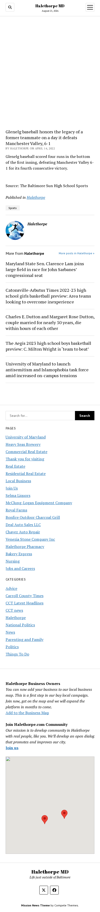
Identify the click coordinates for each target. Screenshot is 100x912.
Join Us (12, 488)
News (10, 632)
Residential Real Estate (26, 473)
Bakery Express (19, 553)
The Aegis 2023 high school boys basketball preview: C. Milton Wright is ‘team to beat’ (48, 346)
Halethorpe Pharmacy (25, 546)
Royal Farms (16, 510)
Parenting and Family (24, 639)
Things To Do (17, 654)
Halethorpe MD (50, 6)
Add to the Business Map (27, 712)
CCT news (14, 610)
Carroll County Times (24, 595)
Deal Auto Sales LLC (23, 524)
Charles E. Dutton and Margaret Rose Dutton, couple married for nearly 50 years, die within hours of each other (50, 322)
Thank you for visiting (25, 459)
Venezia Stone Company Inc (30, 539)
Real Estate (15, 466)
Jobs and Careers (20, 568)
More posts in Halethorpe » (76, 253)
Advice (11, 588)
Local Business (18, 480)
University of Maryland (26, 437)
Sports (12, 208)
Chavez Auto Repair (23, 532)
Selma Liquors (18, 495)
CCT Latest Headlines (24, 603)
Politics (12, 646)
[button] (45, 819)
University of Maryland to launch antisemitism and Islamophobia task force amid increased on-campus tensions (47, 369)
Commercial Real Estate (26, 451)
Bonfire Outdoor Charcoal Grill (33, 517)
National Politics (20, 625)
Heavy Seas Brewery (23, 444)
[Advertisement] (50, 73)
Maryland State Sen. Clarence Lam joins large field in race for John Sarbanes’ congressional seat (45, 269)
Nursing (13, 561)
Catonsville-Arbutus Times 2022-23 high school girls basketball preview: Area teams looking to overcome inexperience (48, 296)
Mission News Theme (35, 905)
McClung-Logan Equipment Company (39, 502)
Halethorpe (16, 617)
